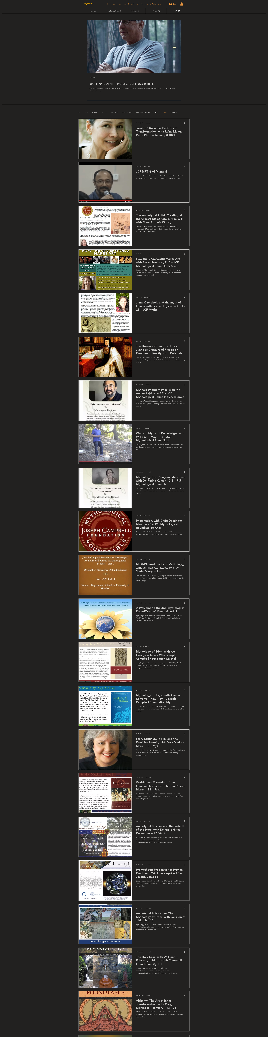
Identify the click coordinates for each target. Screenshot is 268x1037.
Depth (94, 112)
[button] (181, 4)
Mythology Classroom (143, 112)
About (157, 112)
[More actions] (185, 123)
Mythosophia (126, 112)
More (173, 112)
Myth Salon (114, 112)
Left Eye (103, 112)
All (79, 112)
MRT (165, 112)
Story (86, 112)
